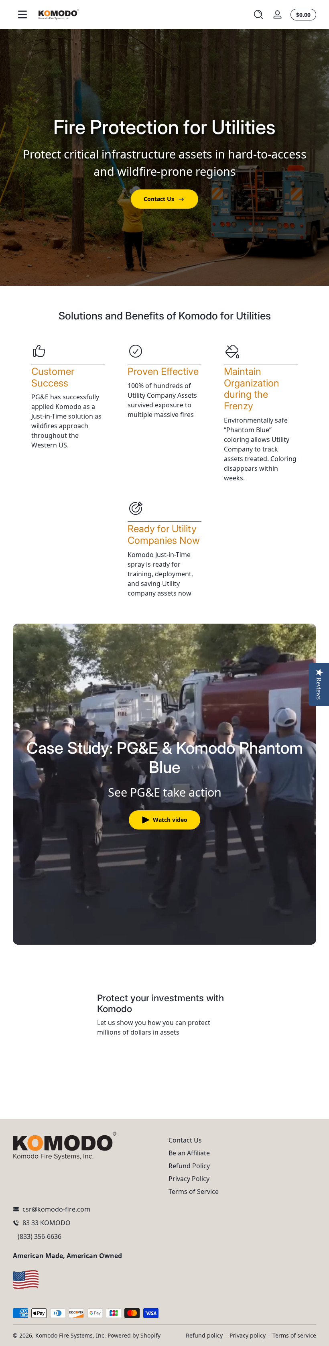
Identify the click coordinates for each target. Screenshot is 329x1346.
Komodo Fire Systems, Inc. (70, 1335)
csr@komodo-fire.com (56, 1209)
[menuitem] (242, 1140)
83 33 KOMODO (46, 1222)
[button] (258, 14)
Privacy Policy (189, 1178)
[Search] (258, 14)
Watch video (170, 819)
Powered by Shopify (134, 1335)
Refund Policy (189, 1165)
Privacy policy (247, 1335)
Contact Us (159, 199)
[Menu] (22, 14)
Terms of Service (194, 1191)
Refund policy (204, 1335)
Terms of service (294, 1335)
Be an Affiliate (189, 1153)
